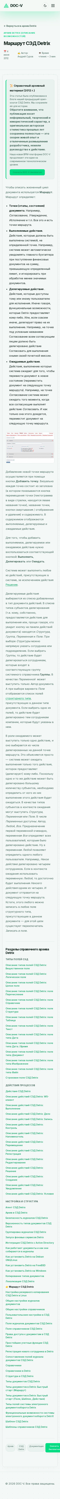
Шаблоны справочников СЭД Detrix (26, 1426)
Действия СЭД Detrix (18, 1091)
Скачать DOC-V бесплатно (27, 172)
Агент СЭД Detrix (15, 1207)
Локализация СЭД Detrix (20, 1281)
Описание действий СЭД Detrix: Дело (28, 1113)
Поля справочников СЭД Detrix (24, 1328)
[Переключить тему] (45, 5)
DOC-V (16, 5)
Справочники (13, 1365)
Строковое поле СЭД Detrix (22, 1077)
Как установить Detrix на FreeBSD (25, 1265)
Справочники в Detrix (18, 1370)
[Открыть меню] (53, 5)
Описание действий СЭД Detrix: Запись (29, 1119)
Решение (12, 584)
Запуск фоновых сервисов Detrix (25, 1237)
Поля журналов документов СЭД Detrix (29, 1323)
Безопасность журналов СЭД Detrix (27, 1218)
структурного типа (18, 698)
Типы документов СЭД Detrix (23, 1381)
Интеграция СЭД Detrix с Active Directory (30, 1242)
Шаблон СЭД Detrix (17, 1421)
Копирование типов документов (25, 1276)
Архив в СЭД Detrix (16, 1212)
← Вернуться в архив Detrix (20, 26)
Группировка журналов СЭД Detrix (26, 1232)
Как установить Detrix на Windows (26, 1270)
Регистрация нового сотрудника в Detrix (29, 1351)
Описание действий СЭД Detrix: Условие (30, 1193)
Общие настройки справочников (25, 1309)
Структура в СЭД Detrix (19, 1376)
